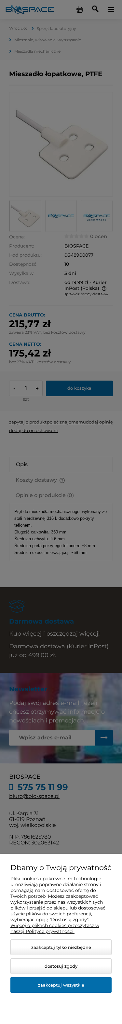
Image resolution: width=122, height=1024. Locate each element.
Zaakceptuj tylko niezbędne (61, 947)
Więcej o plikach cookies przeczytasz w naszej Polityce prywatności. (54, 928)
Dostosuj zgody (61, 966)
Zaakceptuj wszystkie (61, 985)
